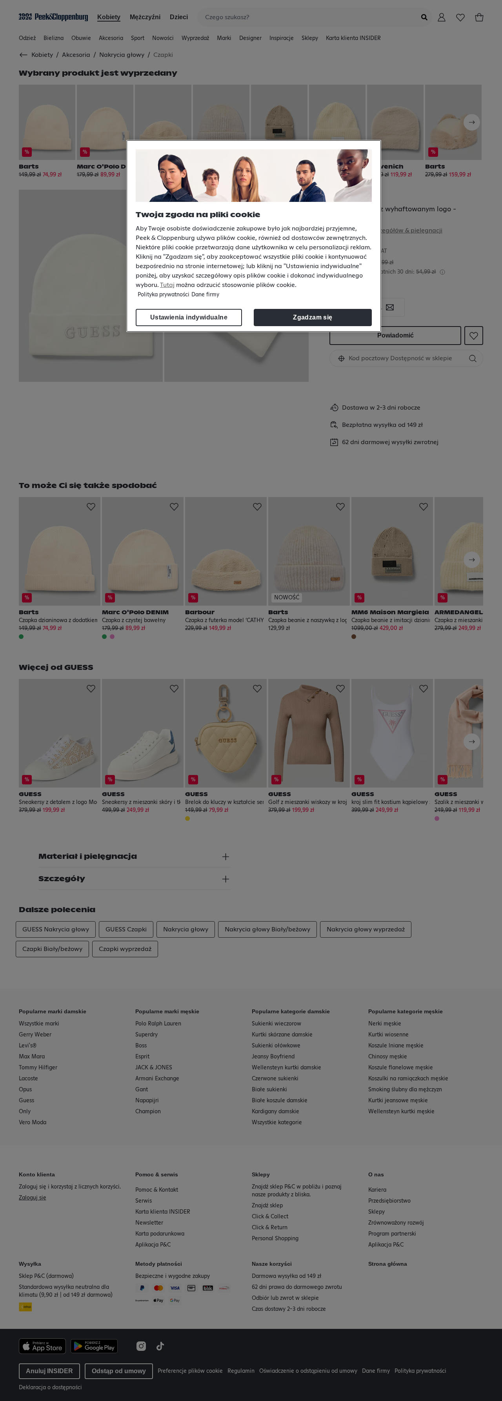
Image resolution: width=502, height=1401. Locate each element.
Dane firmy (205, 295)
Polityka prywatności (163, 295)
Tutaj (167, 285)
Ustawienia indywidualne (188, 317)
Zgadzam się (312, 317)
